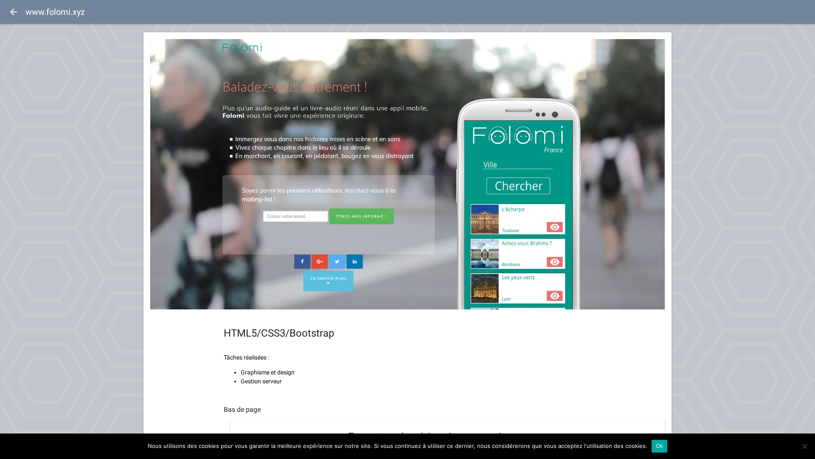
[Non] (804, 446)
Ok (659, 445)
